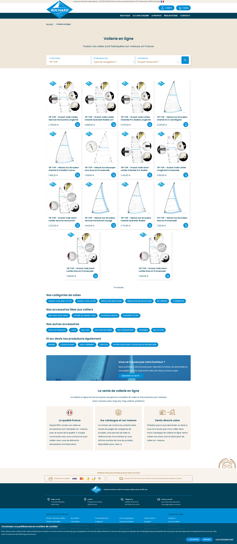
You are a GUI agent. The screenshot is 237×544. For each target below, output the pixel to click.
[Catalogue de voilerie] (118, 428)
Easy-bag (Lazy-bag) (58, 315)
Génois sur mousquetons (139, 301)
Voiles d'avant (67, 344)
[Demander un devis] (167, 428)
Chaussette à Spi (130, 315)
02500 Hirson (92, 504)
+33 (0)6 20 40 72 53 (132, 504)
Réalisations (171, 15)
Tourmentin (178, 301)
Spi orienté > (75, 518)
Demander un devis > (131, 376)
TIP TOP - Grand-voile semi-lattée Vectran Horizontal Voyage (63, 219)
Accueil (49, 24)
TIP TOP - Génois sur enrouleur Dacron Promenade (172, 219)
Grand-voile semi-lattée (60, 301)
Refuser (207, 539)
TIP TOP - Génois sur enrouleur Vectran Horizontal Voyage (100, 219)
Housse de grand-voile (85, 315)
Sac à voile (158, 330)
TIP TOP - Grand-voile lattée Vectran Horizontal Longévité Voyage (63, 118)
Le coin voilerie (141, 15)
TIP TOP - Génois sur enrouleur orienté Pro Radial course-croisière (64, 169)
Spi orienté (162, 301)
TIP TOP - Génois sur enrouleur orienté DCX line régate (172, 118)
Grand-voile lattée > (53, 522)
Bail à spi (85, 330)
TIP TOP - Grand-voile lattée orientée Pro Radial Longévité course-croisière (136, 118)
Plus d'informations (224, 539)
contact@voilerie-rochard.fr (171, 504)
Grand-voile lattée (86, 301)
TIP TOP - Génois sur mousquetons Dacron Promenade (100, 169)
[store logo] (59, 9)
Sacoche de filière (103, 330)
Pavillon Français (57, 330)
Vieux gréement (87, 344)
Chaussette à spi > (102, 518)
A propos (156, 15)
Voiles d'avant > (150, 518)
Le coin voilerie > (174, 522)
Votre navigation (100, 58)
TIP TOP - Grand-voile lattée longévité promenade (171, 169)
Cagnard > (99, 522)
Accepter (194, 539)
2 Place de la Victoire (95, 502)
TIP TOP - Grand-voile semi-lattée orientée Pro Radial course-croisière (135, 169)
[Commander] (77, 124)
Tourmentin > (75, 522)
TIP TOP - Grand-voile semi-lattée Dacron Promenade (81, 269)
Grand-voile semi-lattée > (56, 518)
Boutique (125, 15)
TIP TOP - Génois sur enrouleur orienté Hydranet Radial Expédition (136, 219)
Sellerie (51, 344)
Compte (168, 8)
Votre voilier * (55, 58)
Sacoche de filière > (126, 522)
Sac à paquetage (125, 330)
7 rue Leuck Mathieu (58, 502)
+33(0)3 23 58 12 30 (131, 502)
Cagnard (143, 330)
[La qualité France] (69, 428)
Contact (185, 15)
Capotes (104, 344)
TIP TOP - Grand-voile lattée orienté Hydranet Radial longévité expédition (99, 118)
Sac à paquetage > (126, 518)
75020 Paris (55, 504)
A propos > (172, 518)
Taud (73, 330)
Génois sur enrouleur (111, 301)
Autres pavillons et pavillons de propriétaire (134, 344)
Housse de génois (109, 315)
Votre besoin (143, 58)
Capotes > (148, 522)
